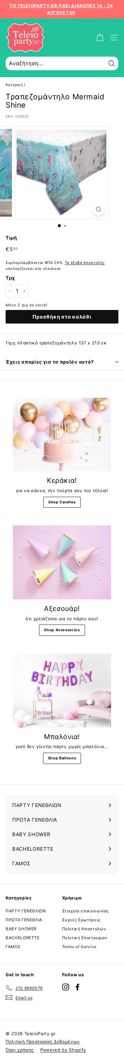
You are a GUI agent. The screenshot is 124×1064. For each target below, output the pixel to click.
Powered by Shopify (63, 1049)
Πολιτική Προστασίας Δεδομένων (43, 1041)
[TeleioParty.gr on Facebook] (77, 986)
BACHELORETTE (23, 937)
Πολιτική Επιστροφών (84, 937)
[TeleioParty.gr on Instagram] (65, 986)
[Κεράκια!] (62, 435)
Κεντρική (14, 84)
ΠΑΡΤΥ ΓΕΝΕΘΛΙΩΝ (26, 910)
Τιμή (11, 237)
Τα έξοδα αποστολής (85, 262)
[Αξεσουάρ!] (62, 562)
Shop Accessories (62, 630)
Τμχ (10, 277)
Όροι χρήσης (20, 1049)
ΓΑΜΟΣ (13, 946)
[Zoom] (99, 209)
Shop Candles (62, 502)
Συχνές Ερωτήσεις (81, 919)
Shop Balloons (62, 758)
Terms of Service (79, 946)
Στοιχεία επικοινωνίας (85, 910)
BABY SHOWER (21, 928)
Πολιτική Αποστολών (84, 928)
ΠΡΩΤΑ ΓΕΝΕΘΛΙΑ (24, 919)
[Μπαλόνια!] (62, 691)
